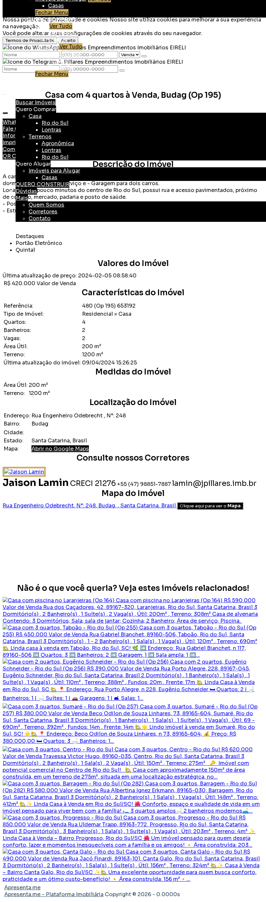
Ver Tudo (60, 26)
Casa (41, 26)
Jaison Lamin (36, 482)
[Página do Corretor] (24, 471)
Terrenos (46, 46)
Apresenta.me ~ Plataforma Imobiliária (53, 894)
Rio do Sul (61, 33)
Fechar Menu (51, 12)
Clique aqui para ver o (210, 506)
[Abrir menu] (4, 92)
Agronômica (64, 53)
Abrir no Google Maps (60, 448)
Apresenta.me (22, 887)
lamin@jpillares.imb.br (214, 483)
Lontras (58, 39)
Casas (56, 5)
